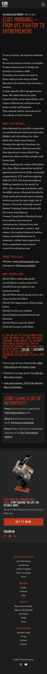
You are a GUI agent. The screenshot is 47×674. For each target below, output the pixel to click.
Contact (23, 644)
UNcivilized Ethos (15, 412)
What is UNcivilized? (23, 610)
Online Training (24, 569)
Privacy (23, 640)
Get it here (23, 522)
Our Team (23, 614)
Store (23, 577)
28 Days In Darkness (22, 422)
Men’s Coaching (23, 573)
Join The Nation (23, 561)
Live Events (23, 565)
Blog (24, 595)
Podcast (23, 591)
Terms (23, 636)
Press (23, 622)
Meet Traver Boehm (23, 606)
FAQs (23, 618)
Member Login (23, 633)
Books (23, 588)
